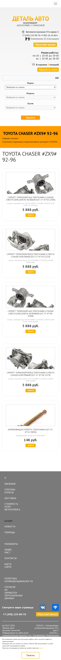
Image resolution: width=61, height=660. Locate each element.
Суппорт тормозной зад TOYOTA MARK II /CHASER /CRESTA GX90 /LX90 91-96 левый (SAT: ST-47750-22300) (30, 198)
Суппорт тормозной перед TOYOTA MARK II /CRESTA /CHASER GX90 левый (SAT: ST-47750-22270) (30, 255)
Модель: (30, 93)
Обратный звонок (47, 614)
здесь (41, 648)
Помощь (9, 532)
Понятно (30, 655)
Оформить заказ (48, 69)
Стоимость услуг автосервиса (12, 506)
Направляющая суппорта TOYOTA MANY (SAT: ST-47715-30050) (30, 430)
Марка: (30, 83)
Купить (31, 215)
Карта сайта (7, 565)
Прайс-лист (8, 551)
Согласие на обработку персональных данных (12, 592)
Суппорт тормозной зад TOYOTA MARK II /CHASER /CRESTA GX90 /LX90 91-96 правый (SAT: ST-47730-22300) (30, 313)
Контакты (10, 558)
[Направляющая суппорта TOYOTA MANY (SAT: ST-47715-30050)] (30, 415)
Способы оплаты (9, 491)
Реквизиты (11, 543)
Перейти (30, 117)
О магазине (10, 480)
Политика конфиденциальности (12, 580)
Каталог (8, 521)
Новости (9, 526)
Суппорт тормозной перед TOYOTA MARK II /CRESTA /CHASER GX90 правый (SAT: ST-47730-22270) (30, 373)
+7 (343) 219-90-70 (31, 35)
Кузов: (31, 103)
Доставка (10, 498)
